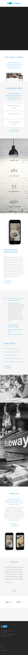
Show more (14, 130)
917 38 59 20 (8, 636)
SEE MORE (7, 366)
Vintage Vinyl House (14, 113)
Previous (13, 591)
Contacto (3, 653)
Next (15, 591)
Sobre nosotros (4, 650)
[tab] (14, 299)
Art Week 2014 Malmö (14, 105)
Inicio (2, 645)
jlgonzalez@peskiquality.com (10, 634)
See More (7, 281)
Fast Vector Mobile (14, 122)
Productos (3, 647)
